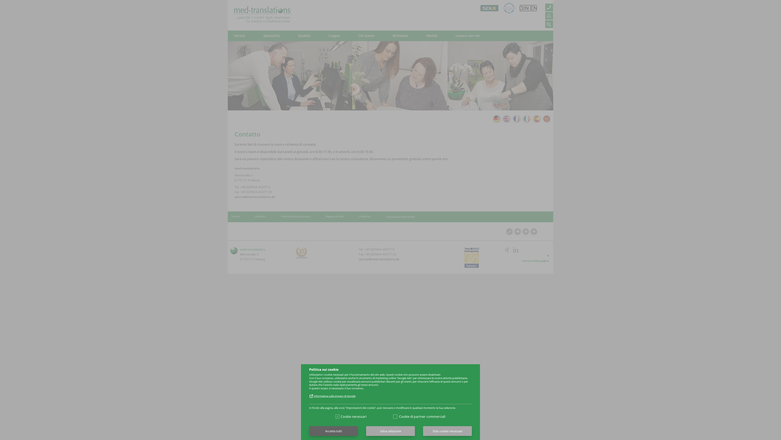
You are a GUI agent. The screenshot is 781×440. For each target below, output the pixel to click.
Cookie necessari (354, 416)
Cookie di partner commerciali (422, 416)
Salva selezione (390, 431)
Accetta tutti (333, 431)
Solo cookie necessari (447, 431)
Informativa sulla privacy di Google (334, 396)
